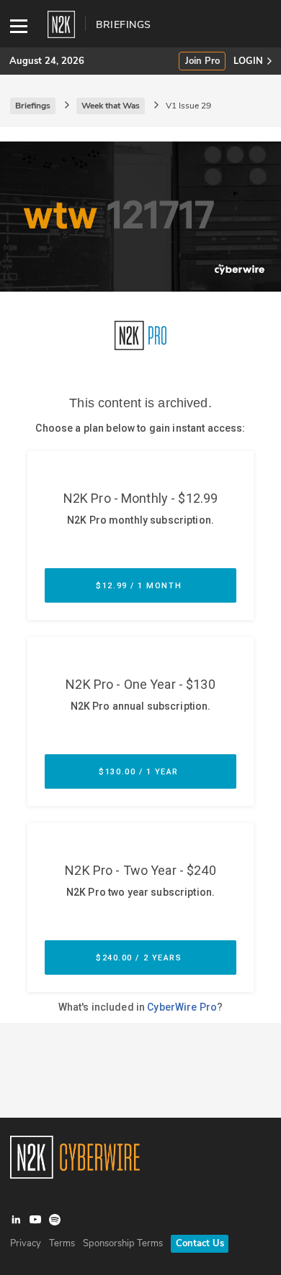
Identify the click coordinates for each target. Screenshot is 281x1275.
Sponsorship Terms (123, 1243)
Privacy (25, 1243)
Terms (62, 1243)
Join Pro (202, 61)
